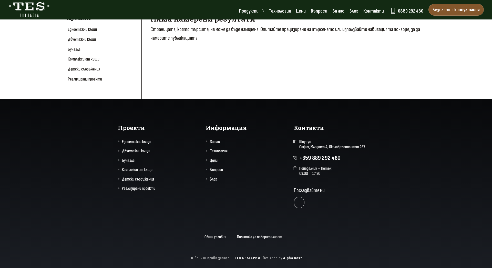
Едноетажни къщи (82, 29)
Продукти (249, 11)
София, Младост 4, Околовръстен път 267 (332, 147)
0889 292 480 (406, 11)
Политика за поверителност (259, 237)
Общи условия (215, 237)
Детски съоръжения (84, 69)
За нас (338, 11)
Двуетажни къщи (82, 39)
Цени (301, 11)
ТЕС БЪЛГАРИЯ (247, 258)
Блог (354, 11)
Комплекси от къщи (83, 59)
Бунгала (74, 49)
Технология (280, 11)
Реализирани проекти (85, 79)
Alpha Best (292, 258)
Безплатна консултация (456, 10)
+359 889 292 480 (320, 158)
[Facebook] (299, 202)
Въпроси (319, 11)
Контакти (373, 11)
